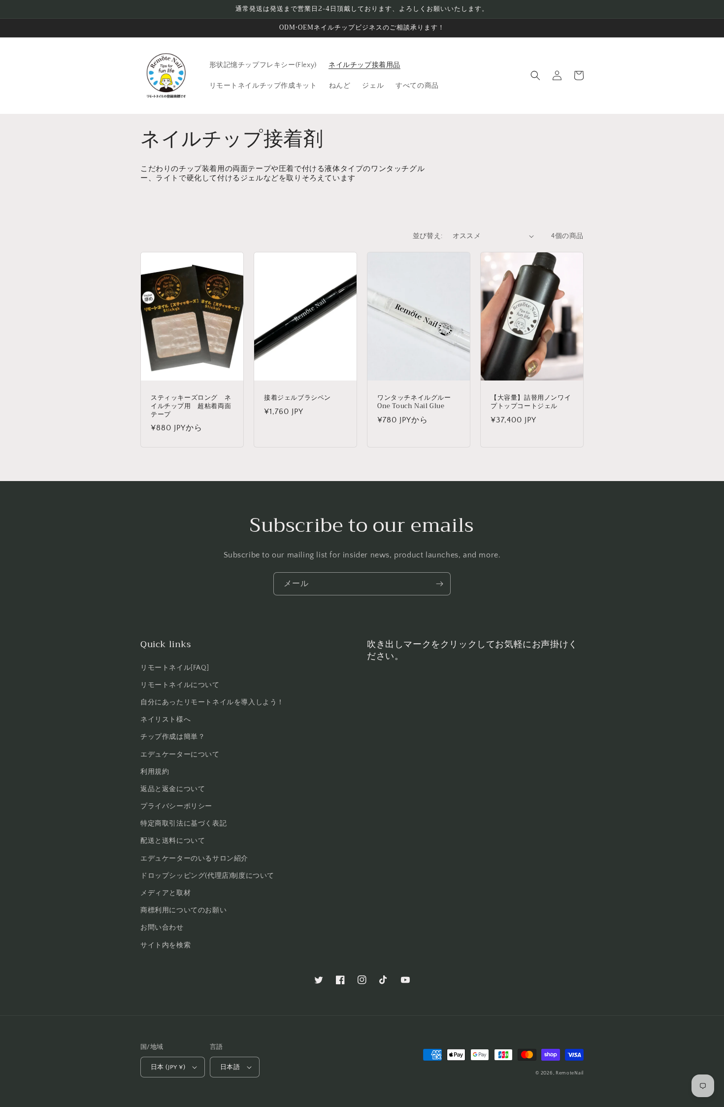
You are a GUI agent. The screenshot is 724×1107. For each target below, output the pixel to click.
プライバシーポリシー (176, 806)
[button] (535, 75)
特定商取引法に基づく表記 (183, 824)
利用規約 (154, 772)
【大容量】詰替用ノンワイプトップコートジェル (531, 402)
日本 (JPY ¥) (168, 1067)
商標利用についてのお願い (183, 910)
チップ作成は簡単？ (172, 737)
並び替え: (428, 236)
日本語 (230, 1067)
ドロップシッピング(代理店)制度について (207, 876)
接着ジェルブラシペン (297, 398)
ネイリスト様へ (165, 720)
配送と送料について (172, 841)
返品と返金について (172, 789)
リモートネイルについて (180, 685)
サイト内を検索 (165, 945)
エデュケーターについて (180, 755)
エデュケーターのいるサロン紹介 (194, 859)
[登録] (439, 583)
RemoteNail (570, 1073)
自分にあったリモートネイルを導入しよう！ (212, 702)
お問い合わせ (162, 928)
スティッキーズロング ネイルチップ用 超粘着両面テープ (191, 406)
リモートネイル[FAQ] (174, 668)
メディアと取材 (165, 893)
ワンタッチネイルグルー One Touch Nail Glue (417, 402)
